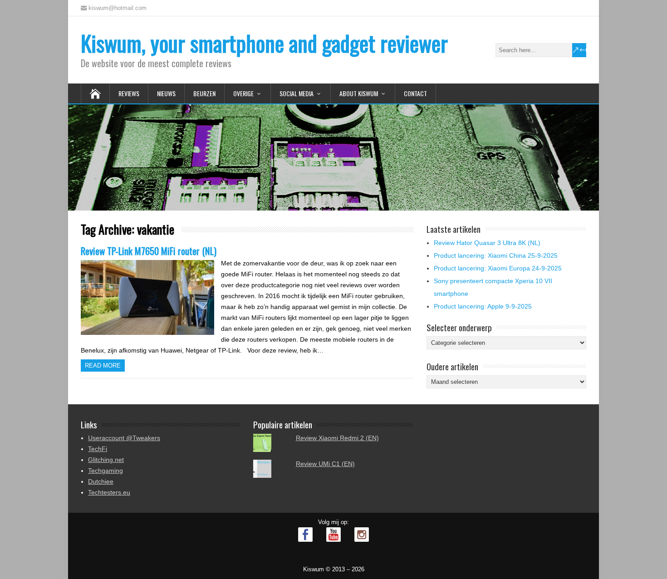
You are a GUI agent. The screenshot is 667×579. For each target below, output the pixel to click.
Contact (415, 93)
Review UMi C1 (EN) (325, 463)
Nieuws (166, 93)
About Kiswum (358, 93)
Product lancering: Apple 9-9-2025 (483, 306)
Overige (243, 93)
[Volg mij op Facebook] (305, 534)
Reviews (128, 93)
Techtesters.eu (109, 492)
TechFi (97, 448)
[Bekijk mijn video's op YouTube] (333, 534)
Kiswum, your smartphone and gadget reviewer (264, 43)
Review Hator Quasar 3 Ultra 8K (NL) (487, 242)
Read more (103, 365)
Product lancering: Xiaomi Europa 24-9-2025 (498, 268)
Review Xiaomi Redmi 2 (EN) (337, 438)
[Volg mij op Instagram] (361, 534)
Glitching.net (106, 459)
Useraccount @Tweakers (124, 438)
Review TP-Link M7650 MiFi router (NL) (148, 251)
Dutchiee (100, 481)
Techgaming (105, 470)
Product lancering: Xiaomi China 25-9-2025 (496, 255)
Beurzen (204, 93)
